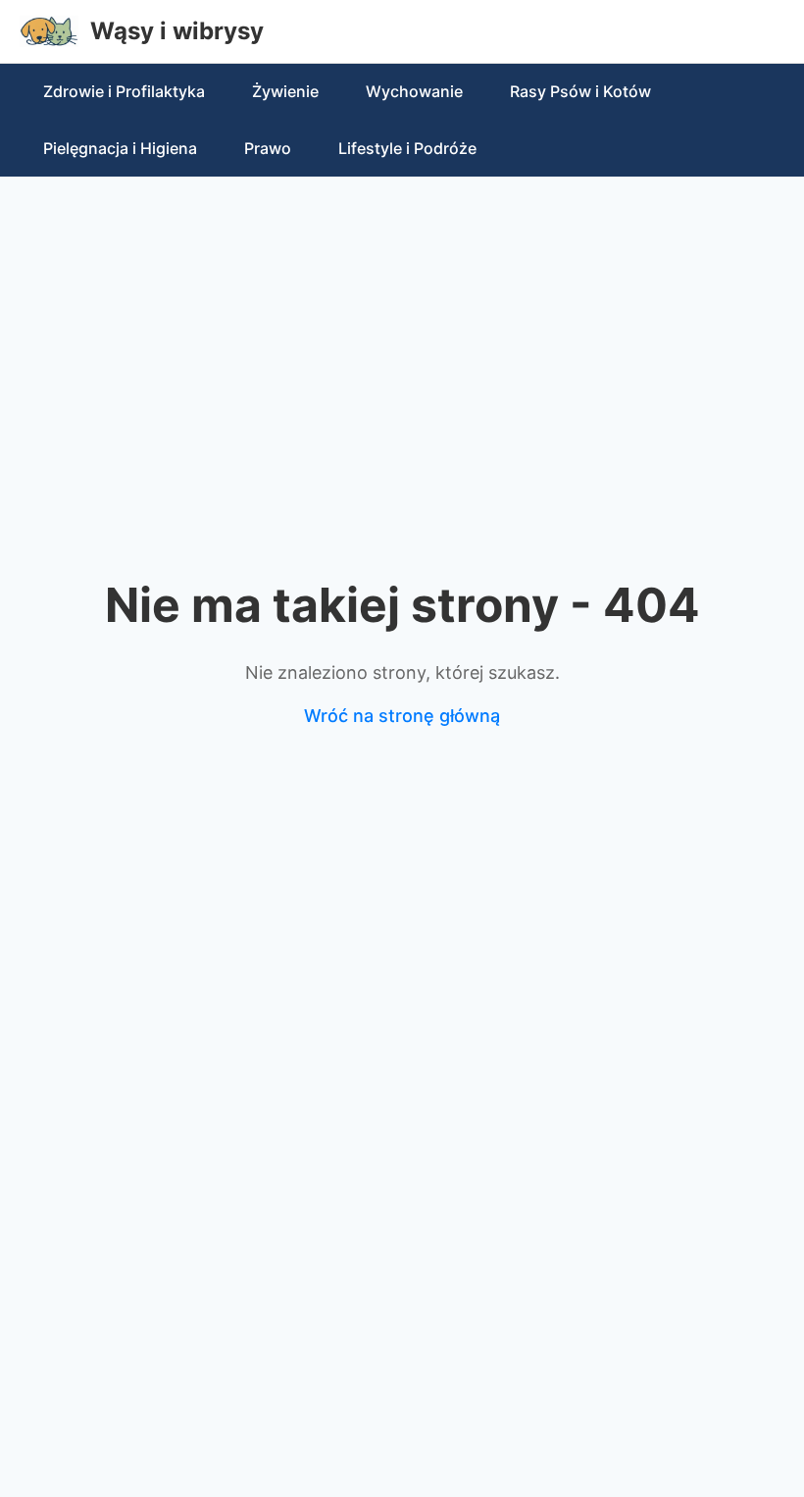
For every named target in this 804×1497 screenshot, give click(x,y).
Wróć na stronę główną (402, 715)
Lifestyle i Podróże (407, 148)
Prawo (267, 148)
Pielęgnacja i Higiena (120, 148)
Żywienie (285, 91)
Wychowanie (414, 91)
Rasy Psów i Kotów (580, 91)
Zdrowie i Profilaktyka (124, 91)
